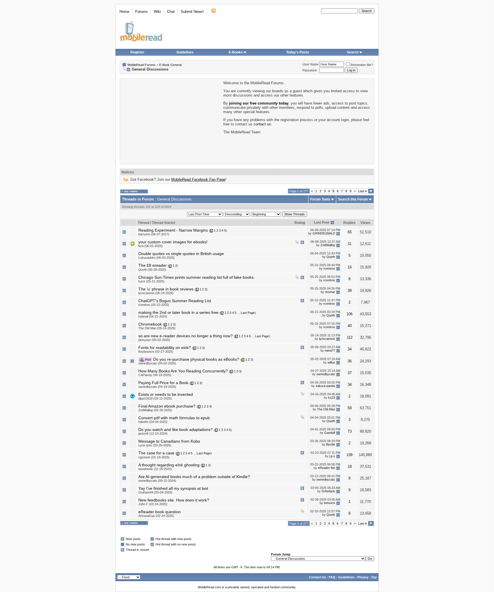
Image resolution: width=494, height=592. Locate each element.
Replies (349, 223)
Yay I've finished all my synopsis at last (173, 488)
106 (349, 314)
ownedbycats (325, 374)
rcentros (329, 268)
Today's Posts (297, 52)
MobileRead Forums (142, 65)
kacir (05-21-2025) (151, 281)
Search (352, 52)
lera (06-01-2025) (150, 246)
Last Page (248, 312)
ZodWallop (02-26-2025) (155, 410)
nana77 (330, 350)
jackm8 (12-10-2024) (153, 433)
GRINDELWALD (323, 233)
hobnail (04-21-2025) (152, 316)
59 (350, 408)
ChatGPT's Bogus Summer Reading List (174, 300)
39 (350, 290)
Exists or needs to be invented (165, 394)
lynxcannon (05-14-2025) (156, 293)
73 (350, 431)
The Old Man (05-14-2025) (157, 328)
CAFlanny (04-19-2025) (154, 375)
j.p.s (332, 456)
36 (350, 361)
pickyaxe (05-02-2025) (154, 340)
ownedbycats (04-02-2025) (157, 363)
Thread (143, 223)
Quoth (330, 256)
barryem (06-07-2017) (153, 234)
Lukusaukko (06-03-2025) (156, 257)
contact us (262, 124)
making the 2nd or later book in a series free (178, 312)
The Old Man (326, 409)
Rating (299, 223)
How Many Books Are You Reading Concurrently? (183, 371)
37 (350, 373)
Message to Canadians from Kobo (169, 441)
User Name (310, 64)
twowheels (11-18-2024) (155, 469)
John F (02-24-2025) (152, 504)
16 (350, 267)
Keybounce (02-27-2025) (155, 351)
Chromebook (150, 324)
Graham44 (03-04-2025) (155, 492)
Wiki (157, 11)
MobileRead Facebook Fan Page (198, 179)
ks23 (331, 397)
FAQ (332, 577)
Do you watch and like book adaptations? (175, 429)
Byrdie (330, 444)
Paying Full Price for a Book (163, 382)
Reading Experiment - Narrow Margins (173, 230)
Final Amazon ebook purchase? (167, 406)
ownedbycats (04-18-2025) (157, 386)
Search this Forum (353, 199)
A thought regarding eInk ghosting (169, 465)
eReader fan (326, 468)
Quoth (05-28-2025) (152, 269)
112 (349, 337)
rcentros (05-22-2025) (153, 304)
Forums (141, 11)
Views (365, 223)
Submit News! (192, 11)
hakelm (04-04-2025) (153, 422)
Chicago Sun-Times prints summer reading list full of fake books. (196, 277)
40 (350, 326)
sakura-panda (325, 386)
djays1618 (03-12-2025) (155, 398)
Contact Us (317, 577)
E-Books (236, 52)
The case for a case (156, 453)
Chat (171, 11)
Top (374, 577)
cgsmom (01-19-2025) (154, 457)
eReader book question (159, 511)
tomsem (329, 503)
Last (362, 191)
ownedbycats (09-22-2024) (157, 480)
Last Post (321, 222)
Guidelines (185, 52)
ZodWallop (327, 245)
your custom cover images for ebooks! (173, 242)
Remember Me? (361, 65)
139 (349, 455)
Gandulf (329, 432)
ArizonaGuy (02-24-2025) (156, 515)
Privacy (362, 577)
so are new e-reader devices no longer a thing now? (185, 336)
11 (349, 244)
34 (350, 349)
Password (309, 70)
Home (124, 11)
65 (350, 232)
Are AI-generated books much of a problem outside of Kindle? (194, 476)
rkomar (330, 292)
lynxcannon (327, 339)
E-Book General (170, 65)
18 (350, 466)
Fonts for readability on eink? (164, 347)
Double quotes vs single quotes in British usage (181, 253)
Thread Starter (164, 223)
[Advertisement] (171, 121)
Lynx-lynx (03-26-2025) (154, 445)
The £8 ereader (152, 265)
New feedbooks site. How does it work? (173, 500)
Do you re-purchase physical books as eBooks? (196, 359)
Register (137, 52)
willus (331, 362)
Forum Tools (320, 199)
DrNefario (328, 491)
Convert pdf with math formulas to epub (174, 418)
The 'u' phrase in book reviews (166, 289)
